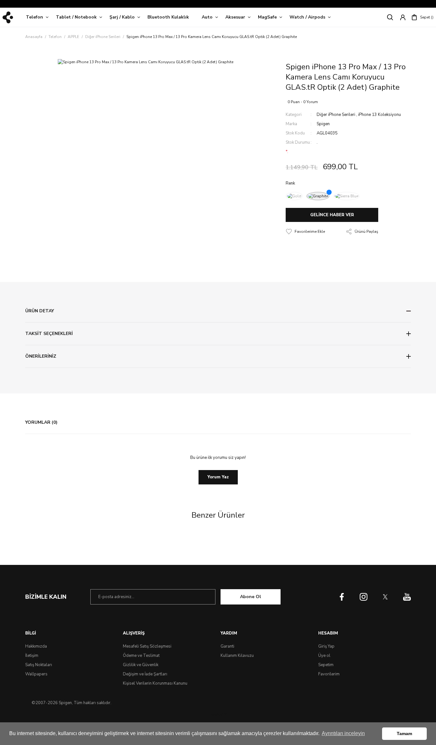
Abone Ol (250, 597)
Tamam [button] (404, 733)
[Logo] (8, 17)
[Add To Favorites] (305, 231)
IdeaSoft (218, 714)
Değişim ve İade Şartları (145, 674)
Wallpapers (36, 674)
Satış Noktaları (38, 665)
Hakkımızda (36, 646)
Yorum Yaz (218, 477)
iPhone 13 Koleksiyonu (379, 115)
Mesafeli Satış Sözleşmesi (147, 646)
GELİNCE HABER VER (332, 215)
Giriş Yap (326, 646)
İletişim (31, 655)
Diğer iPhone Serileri (336, 115)
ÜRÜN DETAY (39, 311)
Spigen (323, 124)
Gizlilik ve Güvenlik (140, 665)
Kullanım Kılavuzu (237, 655)
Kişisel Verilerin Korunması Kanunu (155, 683)
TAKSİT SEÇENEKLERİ (49, 334)
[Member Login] (402, 17)
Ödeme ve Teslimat (141, 655)
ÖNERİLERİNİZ (40, 356)
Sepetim (326, 665)
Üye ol (324, 655)
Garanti (227, 646)
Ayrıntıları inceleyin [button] (343, 733)
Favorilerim (329, 674)
